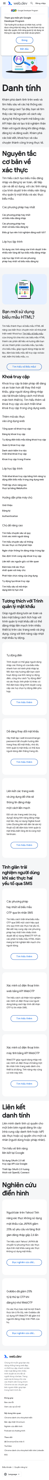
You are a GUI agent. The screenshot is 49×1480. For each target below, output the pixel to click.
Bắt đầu (24, 49)
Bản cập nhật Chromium (14, 1422)
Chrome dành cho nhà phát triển (18, 1417)
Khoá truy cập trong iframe (16, 459)
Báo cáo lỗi (9, 1402)
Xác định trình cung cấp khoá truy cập (21, 556)
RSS (6, 1454)
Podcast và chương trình (14, 1430)
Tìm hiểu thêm (24, 702)
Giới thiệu (7, 505)
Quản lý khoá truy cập (13, 445)
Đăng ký (6, 510)
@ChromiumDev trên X (14, 1441)
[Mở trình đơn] (4, 3)
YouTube (8, 1446)
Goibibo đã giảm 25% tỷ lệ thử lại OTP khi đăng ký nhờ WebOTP (19, 1297)
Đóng (24, 40)
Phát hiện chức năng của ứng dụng (20, 575)
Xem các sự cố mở (12, 1406)
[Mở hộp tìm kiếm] (31, 3)
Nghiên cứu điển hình (13, 1426)
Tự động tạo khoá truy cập (16, 581)
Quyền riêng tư (20, 1467)
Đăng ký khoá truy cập (13, 434)
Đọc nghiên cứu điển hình (26, 1262)
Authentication (10, 516)
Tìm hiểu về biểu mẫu (33, 333)
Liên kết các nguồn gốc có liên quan (20, 561)
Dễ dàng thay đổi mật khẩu (23, 731)
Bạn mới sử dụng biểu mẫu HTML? (18, 314)
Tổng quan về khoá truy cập (16, 428)
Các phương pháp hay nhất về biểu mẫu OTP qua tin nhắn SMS (20, 907)
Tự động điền (14, 655)
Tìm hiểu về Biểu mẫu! (24, 366)
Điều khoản (7, 1467)
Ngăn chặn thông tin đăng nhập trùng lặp (23, 550)
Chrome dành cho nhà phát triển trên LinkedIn (24, 1450)
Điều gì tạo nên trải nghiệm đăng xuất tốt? (24, 232)
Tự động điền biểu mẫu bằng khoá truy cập (24, 439)
